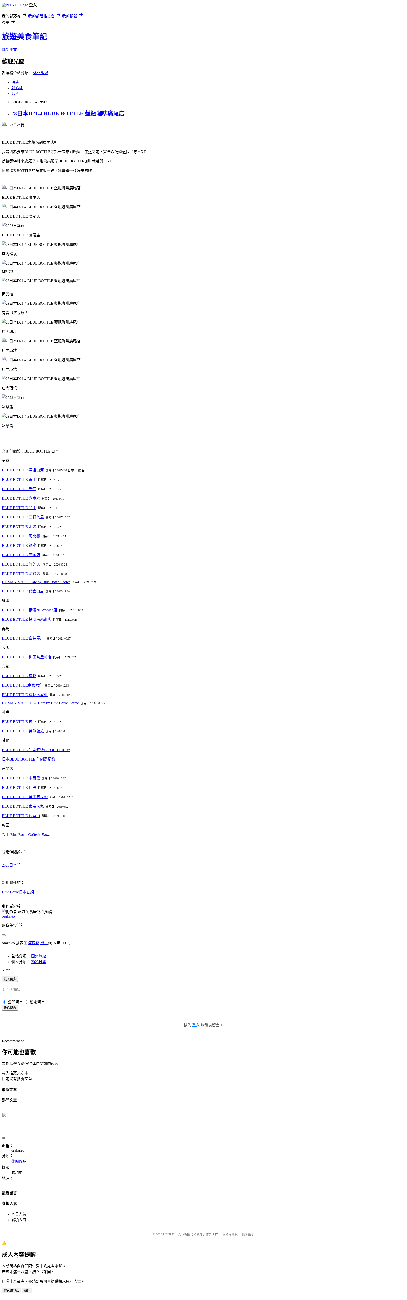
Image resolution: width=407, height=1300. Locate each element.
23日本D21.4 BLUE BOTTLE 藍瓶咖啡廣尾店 (68, 113)
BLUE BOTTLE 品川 (19, 508)
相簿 (15, 82)
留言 (44, 943)
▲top (6, 970)
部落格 (17, 88)
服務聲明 (248, 1234)
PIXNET (168, 1234)
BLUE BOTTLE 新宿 (19, 489)
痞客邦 (33, 943)
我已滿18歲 (11, 1290)
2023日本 (38, 962)
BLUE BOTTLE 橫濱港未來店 (26, 619)
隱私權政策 (230, 1234)
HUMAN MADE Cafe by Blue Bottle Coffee (36, 582)
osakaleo (8, 916)
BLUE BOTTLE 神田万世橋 (25, 797)
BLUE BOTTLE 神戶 (19, 722)
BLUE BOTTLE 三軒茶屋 (23, 517)
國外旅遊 (38, 956)
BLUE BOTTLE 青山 (19, 480)
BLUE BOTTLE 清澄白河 (23, 470)
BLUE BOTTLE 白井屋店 (23, 638)
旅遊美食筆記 (24, 36)
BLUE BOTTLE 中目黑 (21, 778)
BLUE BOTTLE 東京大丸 (23, 806)
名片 (15, 94)
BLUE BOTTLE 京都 (19, 676)
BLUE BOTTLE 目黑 (19, 788)
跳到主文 (9, 50)
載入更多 (10, 979)
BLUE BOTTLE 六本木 (21, 498)
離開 (27, 1290)
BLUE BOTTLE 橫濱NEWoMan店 (29, 610)
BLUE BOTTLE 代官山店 (23, 591)
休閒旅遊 (40, 73)
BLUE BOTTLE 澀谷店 (21, 574)
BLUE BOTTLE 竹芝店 (21, 564)
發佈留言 (10, 1008)
